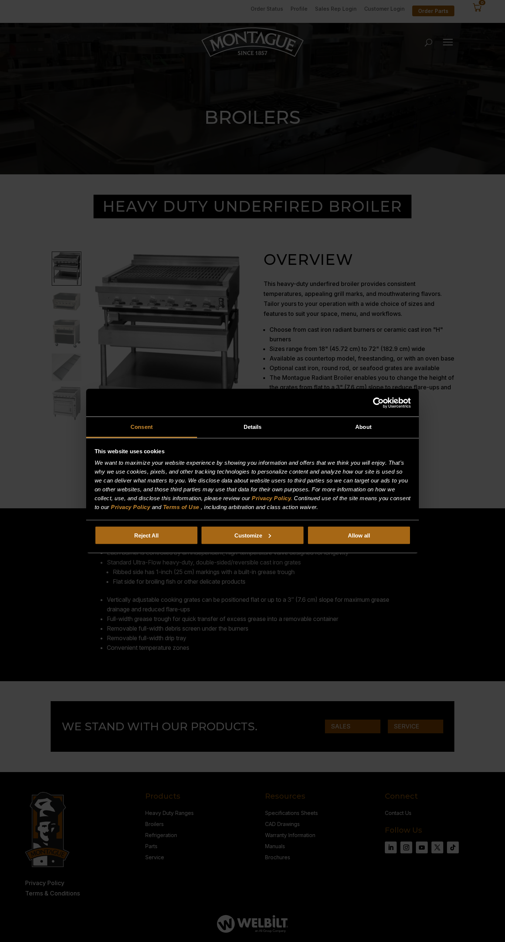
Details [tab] (253, 427)
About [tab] (363, 427)
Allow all (359, 535)
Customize (248, 535)
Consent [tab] (142, 427)
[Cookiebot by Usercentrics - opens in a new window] (378, 402)
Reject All (146, 535)
